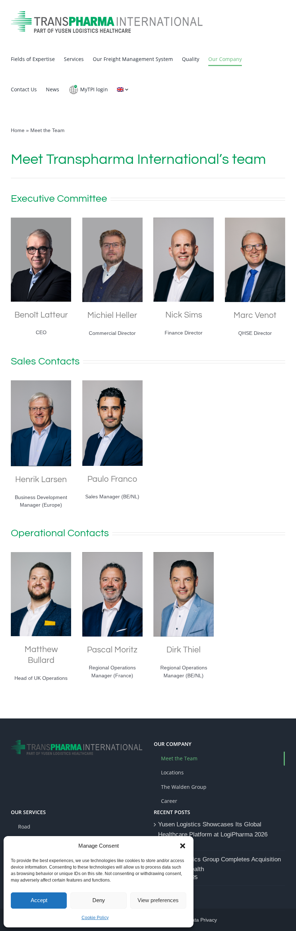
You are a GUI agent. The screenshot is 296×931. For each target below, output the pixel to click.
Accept (39, 900)
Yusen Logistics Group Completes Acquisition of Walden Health (219, 864)
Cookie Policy (95, 917)
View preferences (158, 900)
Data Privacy (202, 920)
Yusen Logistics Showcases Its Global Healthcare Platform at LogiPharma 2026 (212, 829)
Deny (98, 900)
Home (18, 130)
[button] (182, 845)
